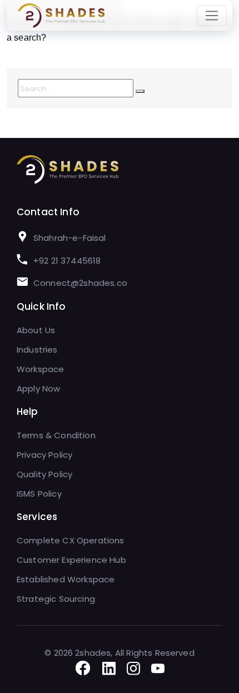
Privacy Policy (44, 455)
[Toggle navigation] (212, 15)
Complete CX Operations (71, 540)
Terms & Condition (56, 435)
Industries (37, 349)
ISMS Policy (39, 493)
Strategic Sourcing (56, 599)
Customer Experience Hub (71, 560)
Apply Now (38, 388)
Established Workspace (65, 579)
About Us (36, 330)
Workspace (40, 369)
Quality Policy (44, 474)
